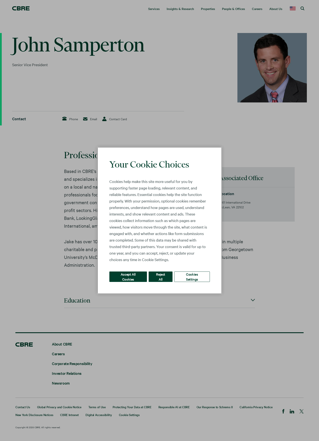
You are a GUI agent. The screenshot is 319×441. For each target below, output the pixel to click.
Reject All (160, 276)
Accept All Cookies (128, 276)
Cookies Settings (192, 276)
